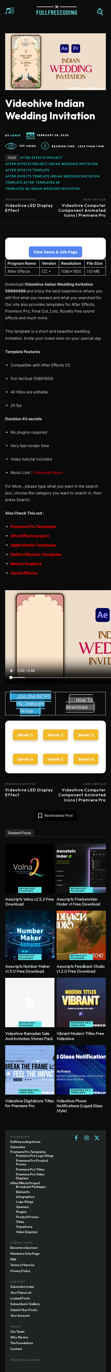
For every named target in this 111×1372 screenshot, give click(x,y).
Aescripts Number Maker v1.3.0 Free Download (27, 969)
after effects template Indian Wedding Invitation (52, 176)
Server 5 (55, 759)
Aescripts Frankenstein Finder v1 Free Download (78, 902)
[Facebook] (76, 1138)
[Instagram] (86, 1138)
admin (15, 135)
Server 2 (55, 734)
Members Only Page (24, 1254)
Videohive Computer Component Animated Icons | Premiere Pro (82, 210)
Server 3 (86, 734)
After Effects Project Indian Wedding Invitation (51, 164)
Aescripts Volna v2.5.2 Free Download (29, 902)
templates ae (48, 182)
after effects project (41, 158)
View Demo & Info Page (55, 251)
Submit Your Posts (23, 1310)
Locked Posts (20, 1298)
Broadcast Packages (27, 889)
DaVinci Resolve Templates (36, 554)
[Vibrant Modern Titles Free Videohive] (81, 1002)
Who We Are (19, 1337)
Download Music (48, 472)
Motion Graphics (26, 563)
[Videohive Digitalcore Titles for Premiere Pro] (29, 1070)
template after (19, 182)
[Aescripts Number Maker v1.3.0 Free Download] (29, 935)
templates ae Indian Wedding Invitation (42, 189)
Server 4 (25, 759)
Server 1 (25, 734)
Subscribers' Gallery (25, 1304)
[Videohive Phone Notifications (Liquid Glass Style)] (81, 1070)
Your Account (20, 1316)
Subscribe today (22, 1287)
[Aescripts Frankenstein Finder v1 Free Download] (81, 868)
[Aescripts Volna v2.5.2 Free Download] (29, 868)
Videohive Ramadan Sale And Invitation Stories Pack (29, 1036)
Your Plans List (20, 1293)
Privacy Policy (20, 1271)
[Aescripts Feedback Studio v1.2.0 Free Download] (81, 935)
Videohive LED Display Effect (29, 208)
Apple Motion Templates (33, 545)
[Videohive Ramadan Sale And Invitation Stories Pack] (29, 1002)
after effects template (27, 170)
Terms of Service (22, 1265)
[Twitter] (97, 1138)
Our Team (17, 1332)
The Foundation (21, 1343)
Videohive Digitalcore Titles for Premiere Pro (29, 1103)
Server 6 (86, 759)
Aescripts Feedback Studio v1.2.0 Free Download (81, 969)
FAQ (13, 1259)
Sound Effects (24, 573)
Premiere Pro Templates (33, 526)
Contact (16, 1349)
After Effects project (30, 535)
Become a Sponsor (24, 1248)
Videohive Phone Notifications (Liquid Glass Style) (79, 1105)
